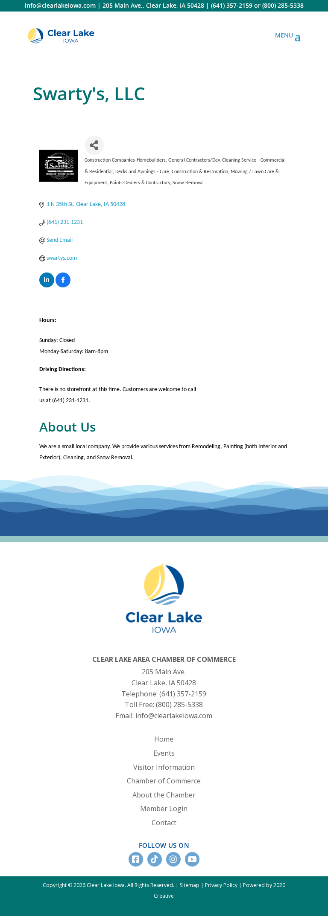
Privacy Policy (221, 885)
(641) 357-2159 (231, 5)
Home (163, 739)
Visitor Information (164, 767)
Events (164, 753)
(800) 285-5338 (283, 5)
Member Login (163, 808)
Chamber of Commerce (164, 781)
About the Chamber (164, 795)
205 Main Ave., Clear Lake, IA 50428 (153, 5)
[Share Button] (94, 145)
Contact (164, 822)
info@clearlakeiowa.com (60, 5)
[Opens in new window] (61, 35)
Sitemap (189, 885)
